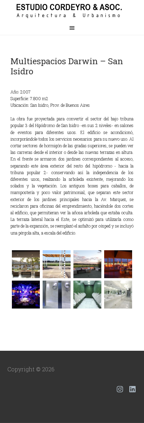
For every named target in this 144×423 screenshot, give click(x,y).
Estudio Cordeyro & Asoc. (72, 10)
